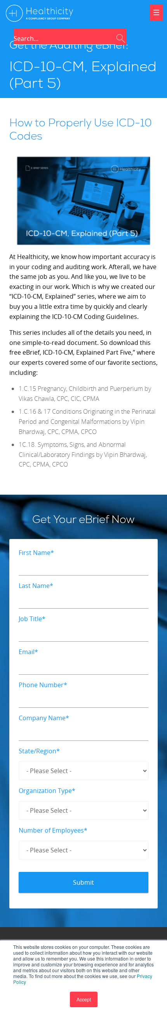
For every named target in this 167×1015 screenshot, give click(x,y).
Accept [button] (84, 999)
